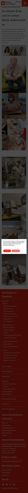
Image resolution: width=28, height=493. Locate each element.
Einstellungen (16, 250)
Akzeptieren (7, 250)
